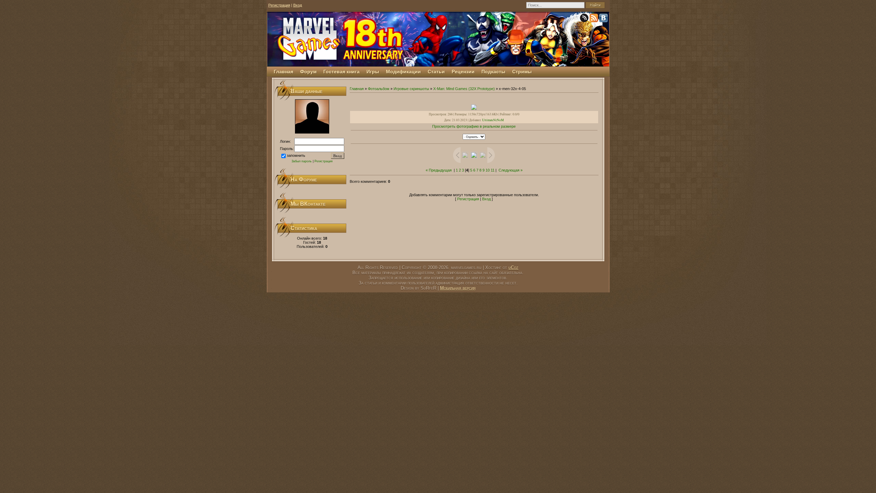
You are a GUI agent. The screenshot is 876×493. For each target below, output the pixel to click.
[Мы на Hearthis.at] (585, 19)
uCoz (513, 267)
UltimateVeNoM (493, 120)
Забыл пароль (302, 161)
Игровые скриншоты (411, 89)
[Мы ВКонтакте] (604, 19)
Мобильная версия (458, 288)
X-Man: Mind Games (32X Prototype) (464, 89)
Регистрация (279, 5)
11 (492, 170)
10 (488, 170)
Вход (297, 5)
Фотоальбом (378, 89)
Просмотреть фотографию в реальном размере (474, 126)
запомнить (296, 155)
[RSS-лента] (594, 19)
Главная (357, 89)
